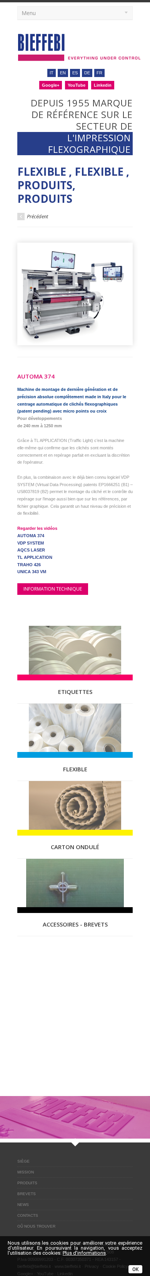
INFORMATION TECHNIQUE (52, 589)
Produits (27, 1183)
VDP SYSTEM (30, 543)
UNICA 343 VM (31, 571)
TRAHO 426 (29, 564)
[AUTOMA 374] (75, 294)
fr (99, 72)
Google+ (50, 85)
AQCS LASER (31, 550)
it (51, 72)
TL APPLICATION (34, 557)
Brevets (26, 1194)
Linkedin (103, 85)
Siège (23, 1161)
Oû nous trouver (36, 1226)
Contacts (27, 1215)
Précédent (37, 216)
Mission (25, 1172)
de (87, 72)
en (63, 72)
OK (135, 1269)
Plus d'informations (84, 1253)
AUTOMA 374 (30, 535)
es (75, 72)
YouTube (76, 85)
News (23, 1204)
